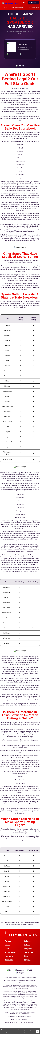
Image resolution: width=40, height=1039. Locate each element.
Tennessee (9, 960)
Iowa (7, 948)
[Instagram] (20, 973)
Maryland (28, 948)
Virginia (27, 960)
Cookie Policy (24, 1019)
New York (9, 956)
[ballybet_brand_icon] (9, 3)
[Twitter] (30, 970)
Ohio (26, 956)
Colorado (27, 941)
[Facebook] (19, 970)
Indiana (27, 945)
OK (37, 1031)
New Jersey (28, 952)
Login (22, 3)
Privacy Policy (28, 1016)
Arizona (8, 941)
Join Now (33, 3)
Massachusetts (10, 952)
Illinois (7, 945)
